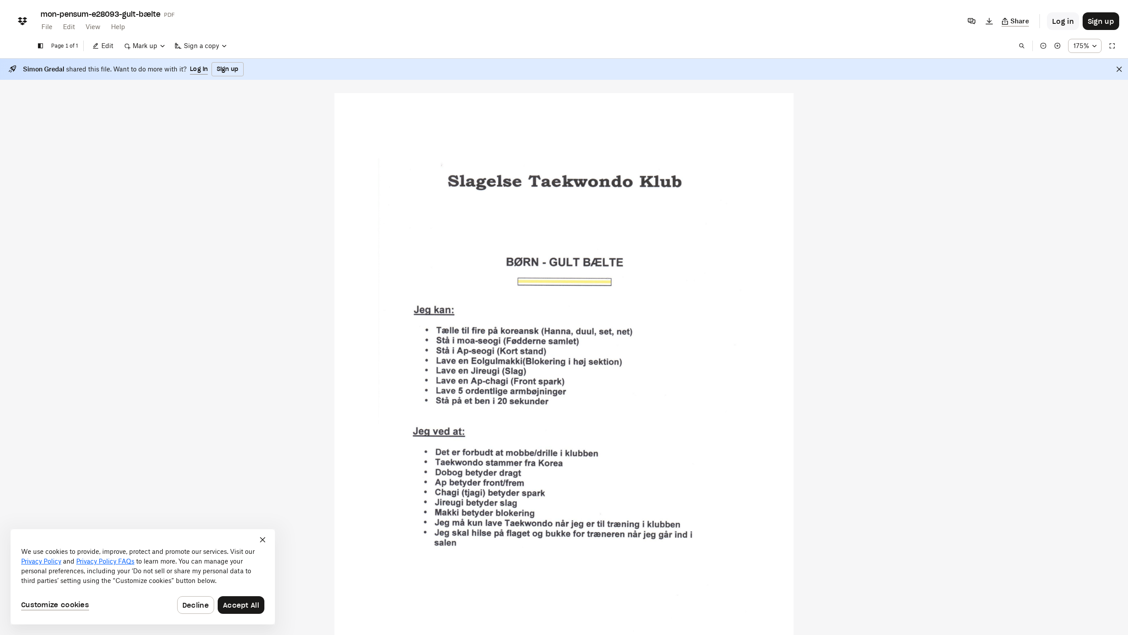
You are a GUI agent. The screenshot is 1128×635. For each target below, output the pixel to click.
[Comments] (971, 21)
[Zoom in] (1057, 46)
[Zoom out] (1043, 46)
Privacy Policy (41, 561)
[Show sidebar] (40, 46)
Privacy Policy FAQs (105, 561)
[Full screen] (1112, 46)
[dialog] (143, 576)
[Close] (1119, 69)
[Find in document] (1022, 46)
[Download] (989, 21)
